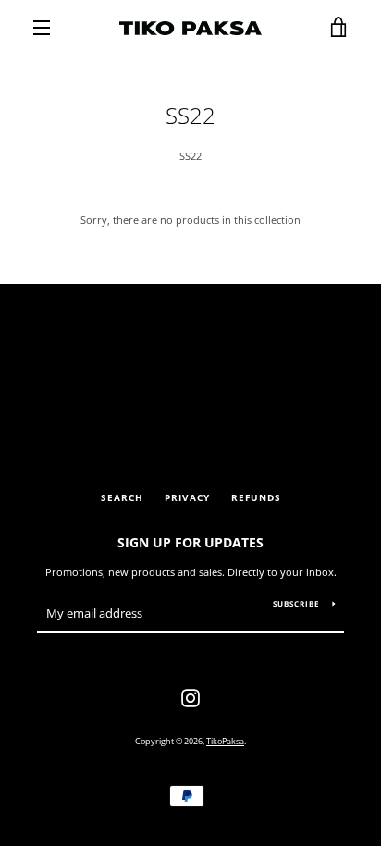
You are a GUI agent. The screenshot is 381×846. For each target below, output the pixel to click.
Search (122, 498)
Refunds (256, 498)
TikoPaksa (225, 741)
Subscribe (296, 603)
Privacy (187, 498)
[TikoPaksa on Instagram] (190, 697)
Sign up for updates (190, 542)
